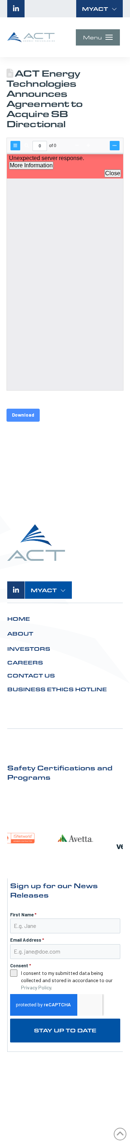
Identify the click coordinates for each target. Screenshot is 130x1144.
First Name (23, 914)
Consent (20, 965)
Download (23, 415)
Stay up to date (65, 1030)
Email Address (27, 940)
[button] (99, 8)
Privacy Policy (36, 987)
